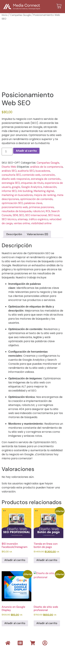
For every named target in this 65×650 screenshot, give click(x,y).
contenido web (31, 175)
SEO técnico (9, 219)
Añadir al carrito (26, 150)
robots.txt (38, 211)
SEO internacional (36, 215)
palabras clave (33, 203)
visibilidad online (41, 223)
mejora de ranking (45, 195)
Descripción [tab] (14, 234)
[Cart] (59, 6)
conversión (48, 175)
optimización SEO (12, 203)
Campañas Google (20, 15)
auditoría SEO (26, 171)
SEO (21, 215)
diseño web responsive (16, 179)
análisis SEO (9, 171)
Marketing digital (44, 191)
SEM (15, 215)
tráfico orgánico (38, 219)
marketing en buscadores (17, 195)
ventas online (22, 223)
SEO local (54, 215)
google (16, 187)
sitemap (23, 219)
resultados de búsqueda (17, 211)
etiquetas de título (32, 183)
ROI (48, 211)
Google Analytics (31, 187)
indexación (49, 187)
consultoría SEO (11, 175)
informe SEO (9, 191)
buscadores (43, 171)
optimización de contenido (36, 199)
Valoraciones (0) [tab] (37, 234)
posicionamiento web (15, 207)
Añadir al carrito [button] (14, 560)
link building (25, 191)
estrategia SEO (11, 183)
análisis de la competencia (46, 166)
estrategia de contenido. (46, 179)
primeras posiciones (41, 207)
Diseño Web (9, 166)
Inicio (5, 15)
